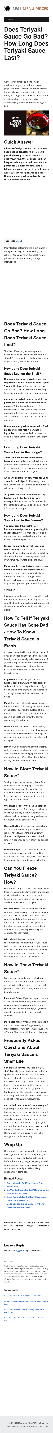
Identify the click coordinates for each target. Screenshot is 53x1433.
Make (13, 1426)
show (18, 241)
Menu (10, 19)
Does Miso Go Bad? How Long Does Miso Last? (22, 1296)
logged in (20, 1250)
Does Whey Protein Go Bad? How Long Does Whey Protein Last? (15, 1225)
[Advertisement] (26, 72)
